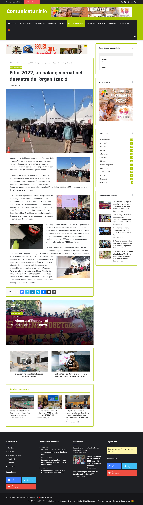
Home (13, 63)
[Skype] (38, 292)
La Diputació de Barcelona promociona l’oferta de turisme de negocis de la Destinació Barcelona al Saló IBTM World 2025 (77, 415)
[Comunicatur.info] (26, 11)
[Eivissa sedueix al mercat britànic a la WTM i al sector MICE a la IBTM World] (50, 402)
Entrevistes (104, 179)
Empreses (52, 23)
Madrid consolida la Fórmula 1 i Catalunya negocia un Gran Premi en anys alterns (21, 413)
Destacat (103, 182)
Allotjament (25, 23)
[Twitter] (27, 292)
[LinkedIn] (32, 292)
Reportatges (125, 23)
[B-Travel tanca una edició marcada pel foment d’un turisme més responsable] (105, 244)
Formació (91, 23)
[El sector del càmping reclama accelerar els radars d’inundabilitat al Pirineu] (105, 231)
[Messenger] (43, 292)
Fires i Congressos (75, 23)
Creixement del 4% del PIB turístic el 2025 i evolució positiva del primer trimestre (94, 461)
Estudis (62, 23)
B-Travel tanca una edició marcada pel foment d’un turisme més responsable (122, 243)
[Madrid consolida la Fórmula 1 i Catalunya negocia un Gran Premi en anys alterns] (22, 402)
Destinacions (39, 23)
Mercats (101, 23)
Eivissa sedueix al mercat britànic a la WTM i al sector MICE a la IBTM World (48, 413)
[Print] (54, 292)
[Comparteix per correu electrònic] (48, 292)
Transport (112, 23)
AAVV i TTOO (12, 23)
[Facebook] (22, 292)
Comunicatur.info (46, 497)
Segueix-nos (112, 442)
